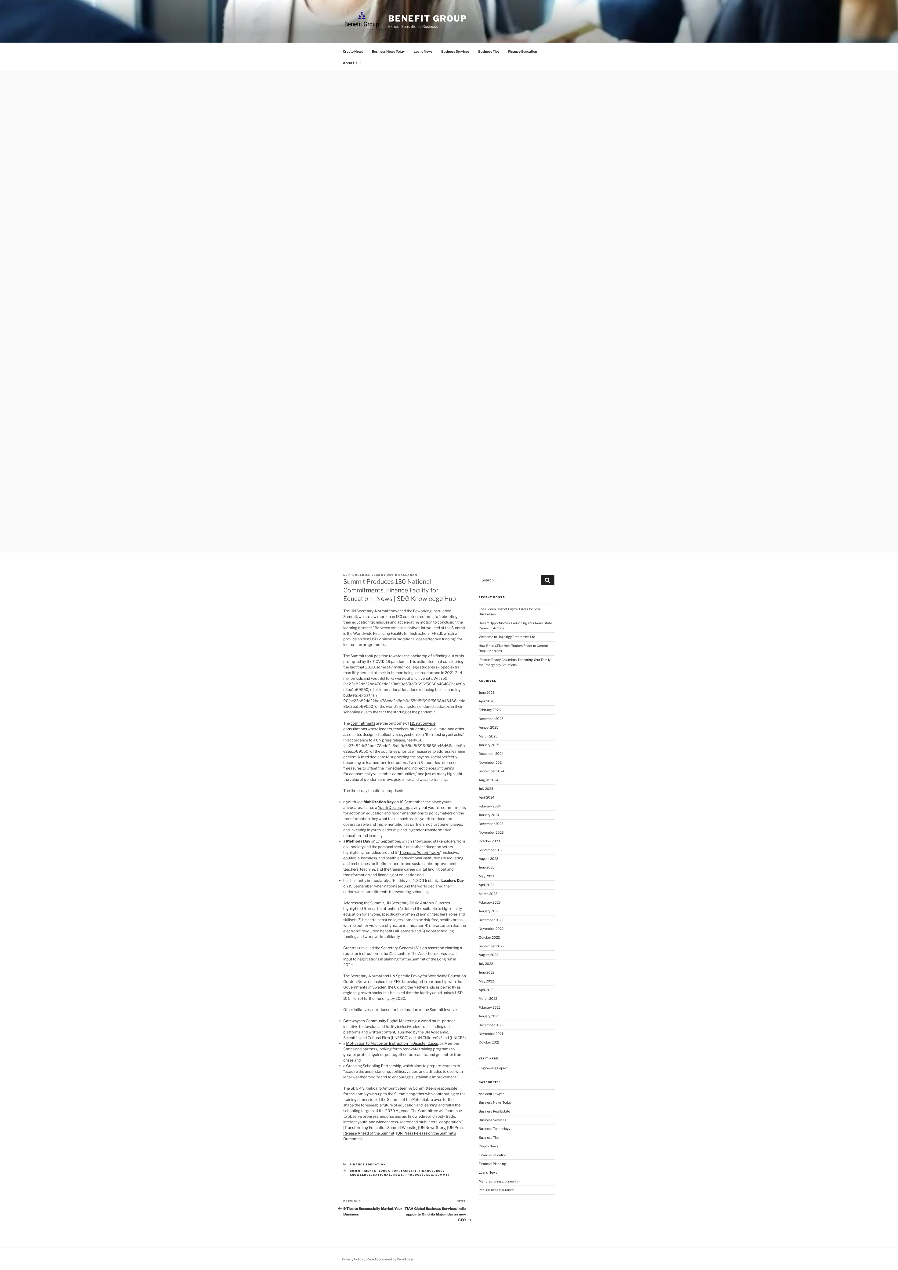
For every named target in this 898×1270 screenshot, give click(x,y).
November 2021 (491, 1034)
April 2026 (486, 701)
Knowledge (360, 1174)
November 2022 (491, 929)
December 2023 (491, 824)
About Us (350, 63)
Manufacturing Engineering (499, 1181)
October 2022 (489, 937)
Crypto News (353, 51)
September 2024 (491, 771)
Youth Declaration (393, 807)
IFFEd (397, 981)
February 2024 (490, 806)
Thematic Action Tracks (419, 852)
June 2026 (487, 692)
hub (439, 1170)
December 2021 (491, 1025)
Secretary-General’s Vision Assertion (412, 948)
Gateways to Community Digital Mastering (380, 1021)
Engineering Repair (493, 1068)
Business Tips (488, 51)
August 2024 (488, 780)
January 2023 (489, 911)
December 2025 (491, 719)
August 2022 (488, 955)
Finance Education (522, 51)
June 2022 (486, 972)
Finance (426, 1170)
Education (389, 1170)
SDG (429, 1174)
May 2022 (486, 981)
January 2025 (489, 745)
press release (393, 740)
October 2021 (489, 1042)
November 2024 (491, 762)
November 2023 (491, 832)
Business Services (455, 51)
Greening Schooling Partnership (373, 1066)
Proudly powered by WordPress (390, 1259)
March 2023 (488, 894)
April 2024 (486, 797)
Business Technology (494, 1129)
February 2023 (490, 902)
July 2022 (486, 964)
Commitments (363, 1170)
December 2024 (491, 753)
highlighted (353, 908)
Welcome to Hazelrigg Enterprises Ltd (507, 637)
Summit (442, 1174)
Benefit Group (427, 18)
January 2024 (489, 815)
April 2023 (486, 885)
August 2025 (488, 727)
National (382, 1174)
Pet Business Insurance (496, 1190)
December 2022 (491, 920)
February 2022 (489, 1007)
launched (377, 981)
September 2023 (491, 850)
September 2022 (491, 946)
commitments (363, 723)
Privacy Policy (352, 1259)
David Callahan (402, 575)
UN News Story (432, 1127)
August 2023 (488, 859)
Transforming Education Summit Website (380, 1127)
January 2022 (489, 1016)
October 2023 (489, 841)
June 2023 (487, 867)
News (398, 1174)
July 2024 (486, 789)
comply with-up (369, 1094)
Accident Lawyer (491, 1094)
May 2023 (486, 876)
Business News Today (388, 51)
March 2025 (488, 736)
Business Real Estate (494, 1111)
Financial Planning (492, 1164)
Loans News (423, 51)
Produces (415, 1174)
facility (409, 1170)
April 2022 (486, 990)
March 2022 (488, 998)
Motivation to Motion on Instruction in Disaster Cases (392, 1043)
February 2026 (490, 710)
